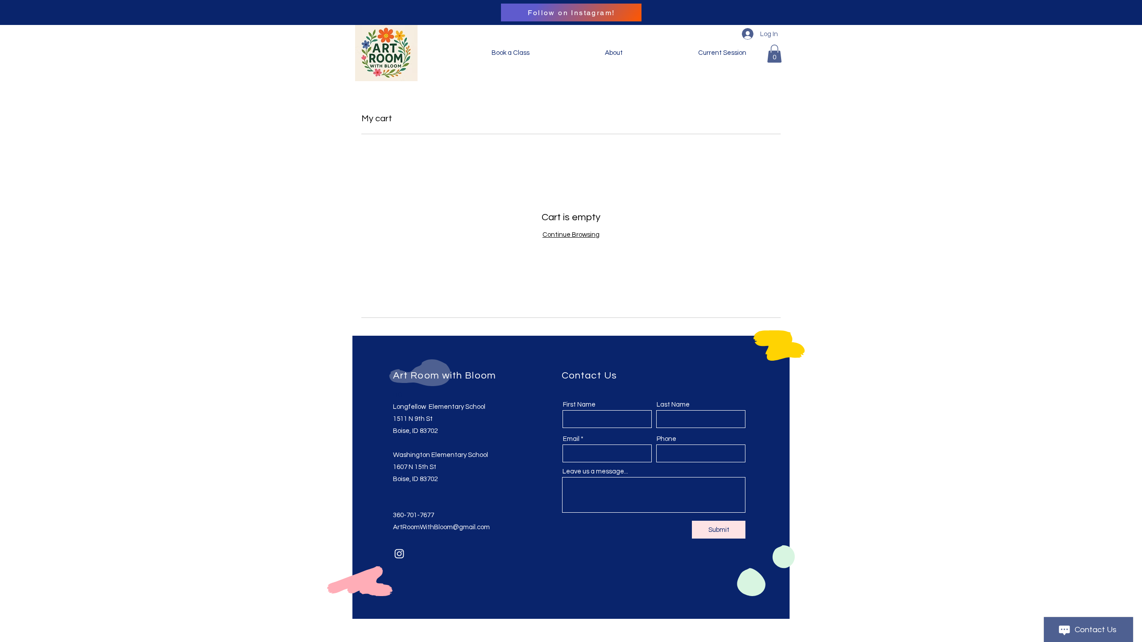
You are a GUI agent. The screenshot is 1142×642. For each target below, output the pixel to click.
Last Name (673, 404)
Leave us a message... (595, 471)
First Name (579, 404)
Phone (666, 439)
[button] (774, 54)
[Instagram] (399, 553)
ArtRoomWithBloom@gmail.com (441, 527)
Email (571, 439)
